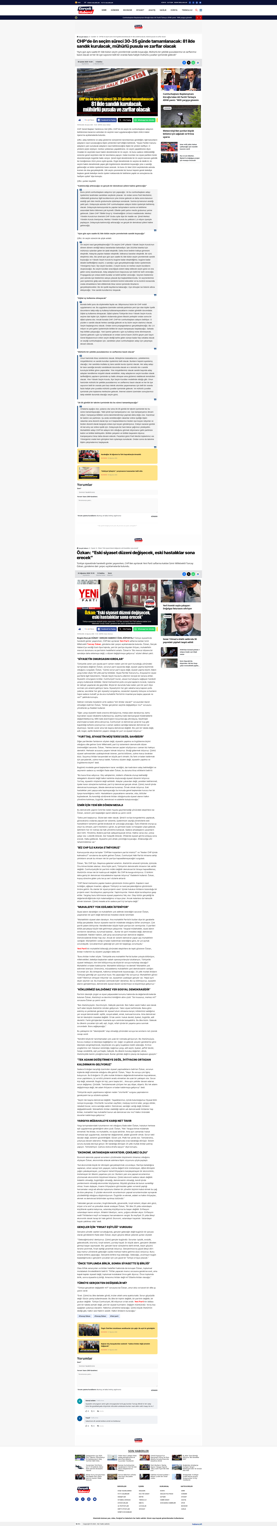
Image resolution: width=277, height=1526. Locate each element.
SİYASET (184, 1496)
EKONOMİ (184, 1506)
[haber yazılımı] (197, 1524)
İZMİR (183, 1490)
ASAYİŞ (183, 1500)
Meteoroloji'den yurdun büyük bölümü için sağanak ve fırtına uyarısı (178, 133)
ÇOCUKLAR (142, 1506)
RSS (78, 1524)
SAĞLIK (183, 1509)
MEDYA (141, 1503)
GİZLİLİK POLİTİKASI (166, 1493)
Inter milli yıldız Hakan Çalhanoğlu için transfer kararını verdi (99, 17)
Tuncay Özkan (94, 644)
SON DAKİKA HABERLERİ (168, 1503)
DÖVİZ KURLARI (123, 1503)
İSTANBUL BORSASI (124, 1500)
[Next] (200, 17)
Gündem (93, 37)
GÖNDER (154, 516)
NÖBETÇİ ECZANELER (125, 1512)
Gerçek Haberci (83, 37)
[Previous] (197, 17)
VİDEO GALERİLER (93, 2)
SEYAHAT (142, 1509)
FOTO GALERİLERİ (123, 1493)
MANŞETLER (122, 1496)
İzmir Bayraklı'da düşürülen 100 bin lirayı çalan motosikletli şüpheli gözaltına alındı (189, 663)
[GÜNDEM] (181, 79)
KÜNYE (163, 2)
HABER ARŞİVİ (164, 1500)
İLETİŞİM (170, 2)
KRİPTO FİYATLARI (124, 1509)
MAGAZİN (142, 1490)
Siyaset (93, 548)
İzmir (110, 573)
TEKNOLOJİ (142, 1500)
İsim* (79, 488)
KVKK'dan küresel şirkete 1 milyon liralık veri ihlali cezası (190, 652)
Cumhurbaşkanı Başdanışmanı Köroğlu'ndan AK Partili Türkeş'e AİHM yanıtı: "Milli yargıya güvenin (181, 97)
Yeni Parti (124, 641)
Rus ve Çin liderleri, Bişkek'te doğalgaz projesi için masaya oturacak (190, 158)
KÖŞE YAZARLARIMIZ (125, 1490)
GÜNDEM (184, 1493)
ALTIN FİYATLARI (123, 1506)
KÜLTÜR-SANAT (144, 1493)
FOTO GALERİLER (107, 2)
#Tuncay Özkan (84, 1316)
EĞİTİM (141, 1496)
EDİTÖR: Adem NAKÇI (104, 125)
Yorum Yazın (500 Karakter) (87, 497)
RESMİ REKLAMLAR (180, 2)
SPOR (183, 1503)
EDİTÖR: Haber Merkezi (106, 634)
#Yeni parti (114, 1316)
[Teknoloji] (181, 591)
